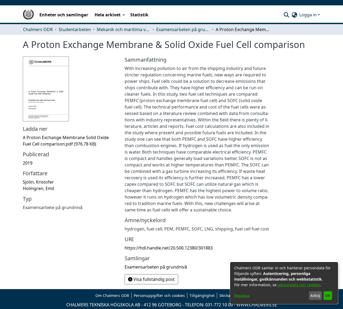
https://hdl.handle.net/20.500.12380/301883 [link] (169, 248)
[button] (286, 15)
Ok (327, 295)
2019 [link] (27, 163)
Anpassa (241, 295)
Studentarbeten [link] (75, 29)
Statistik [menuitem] (139, 15)
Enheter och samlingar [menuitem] (63, 15)
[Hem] (28, 14)
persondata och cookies (299, 284)
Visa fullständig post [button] (153, 279)
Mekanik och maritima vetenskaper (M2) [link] (123, 29)
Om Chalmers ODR (112, 295)
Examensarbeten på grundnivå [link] (183, 29)
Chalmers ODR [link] (38, 29)
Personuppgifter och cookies (159, 295)
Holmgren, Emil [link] (38, 188)
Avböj (315, 295)
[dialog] (284, 283)
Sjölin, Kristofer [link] (38, 182)
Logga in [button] (308, 15)
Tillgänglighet (202, 295)
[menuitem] (109, 14)
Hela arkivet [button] (108, 15)
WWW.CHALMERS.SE (256, 305)
